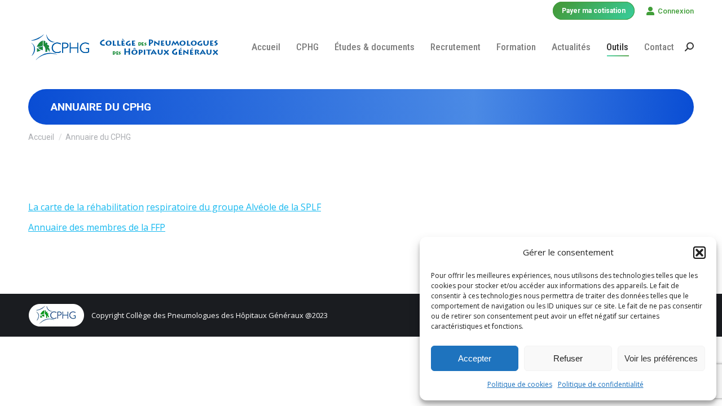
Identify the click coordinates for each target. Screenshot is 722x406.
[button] (699, 252)
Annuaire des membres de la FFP (96, 227)
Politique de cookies (519, 384)
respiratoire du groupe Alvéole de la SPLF (233, 207)
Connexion (676, 11)
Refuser (568, 358)
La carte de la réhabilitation (86, 207)
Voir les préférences (661, 358)
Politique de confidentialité (601, 384)
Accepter (474, 358)
